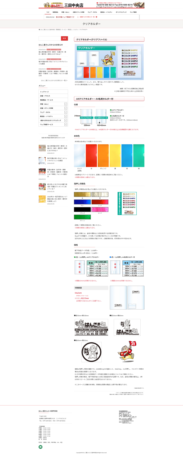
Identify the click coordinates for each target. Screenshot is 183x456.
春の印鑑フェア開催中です (65, 17)
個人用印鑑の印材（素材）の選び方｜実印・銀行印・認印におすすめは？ (57, 148)
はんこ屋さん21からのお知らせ (54, 49)
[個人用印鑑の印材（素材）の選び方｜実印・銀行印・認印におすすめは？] (42, 148)
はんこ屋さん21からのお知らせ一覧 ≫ (54, 80)
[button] (87, 17)
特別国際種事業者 (53, 135)
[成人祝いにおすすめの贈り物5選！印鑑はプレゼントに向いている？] (42, 186)
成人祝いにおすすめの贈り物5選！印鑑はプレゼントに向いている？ (57, 186)
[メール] (40, 447)
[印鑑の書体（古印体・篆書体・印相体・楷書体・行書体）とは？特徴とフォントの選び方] (42, 172)
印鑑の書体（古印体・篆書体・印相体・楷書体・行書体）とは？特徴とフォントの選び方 (53, 73)
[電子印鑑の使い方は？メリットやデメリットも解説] (42, 161)
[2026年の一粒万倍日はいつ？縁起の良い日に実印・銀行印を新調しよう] (42, 199)
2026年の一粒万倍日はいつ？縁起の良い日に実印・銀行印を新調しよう (57, 199)
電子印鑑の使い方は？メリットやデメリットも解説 (57, 159)
